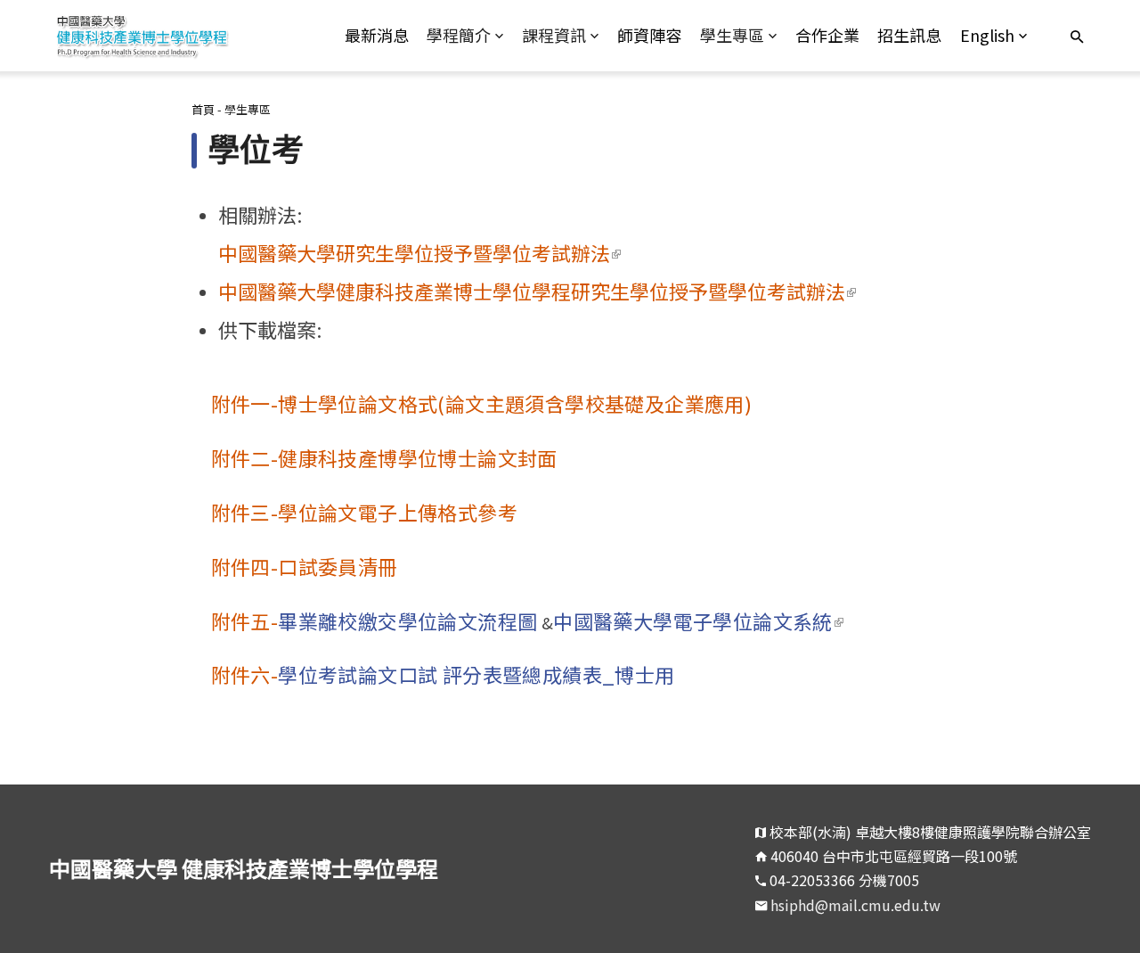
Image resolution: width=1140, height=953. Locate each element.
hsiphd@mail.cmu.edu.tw (855, 905)
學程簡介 (459, 34)
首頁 (203, 109)
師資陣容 (649, 34)
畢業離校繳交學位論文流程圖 (407, 620)
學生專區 (732, 34)
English (987, 34)
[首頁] (179, 35)
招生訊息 (909, 34)
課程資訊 (554, 34)
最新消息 (377, 34)
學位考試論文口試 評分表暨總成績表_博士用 (476, 674)
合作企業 (827, 34)
